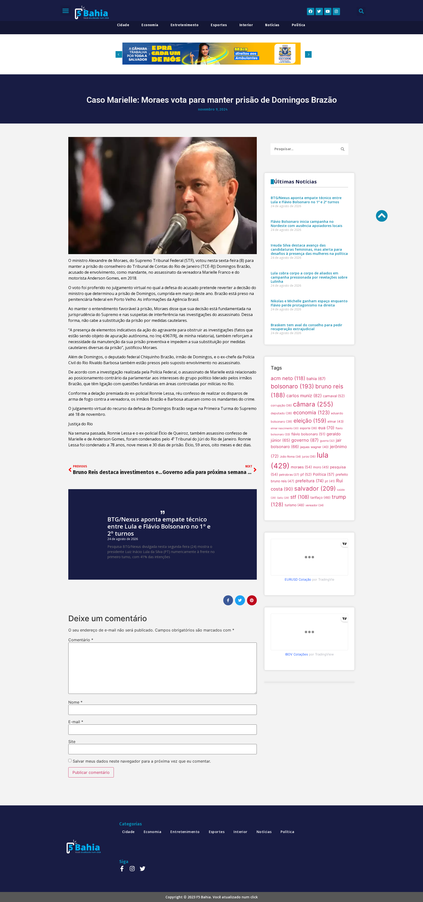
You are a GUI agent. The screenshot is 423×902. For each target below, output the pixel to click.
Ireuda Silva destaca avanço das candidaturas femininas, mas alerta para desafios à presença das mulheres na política (309, 249)
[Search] (342, 149)
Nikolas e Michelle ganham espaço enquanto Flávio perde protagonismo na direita (309, 303)
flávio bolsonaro (308, 434)
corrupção (281, 405)
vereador (315, 505)
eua (326, 427)
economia (149, 25)
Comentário (80, 640)
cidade (123, 25)
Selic (283, 497)
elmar (336, 421)
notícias (272, 25)
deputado (281, 413)
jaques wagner (314, 447)
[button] (65, 10)
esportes (219, 25)
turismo (294, 505)
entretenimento (185, 25)
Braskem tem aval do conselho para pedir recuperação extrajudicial (306, 327)
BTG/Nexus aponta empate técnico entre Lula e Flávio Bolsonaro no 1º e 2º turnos (159, 526)
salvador (315, 488)
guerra (327, 440)
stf (299, 497)
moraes (301, 467)
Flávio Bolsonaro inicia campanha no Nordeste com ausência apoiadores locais (306, 223)
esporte (308, 428)
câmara (313, 404)
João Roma (290, 456)
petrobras (289, 474)
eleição (310, 420)
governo (305, 440)
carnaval (334, 396)
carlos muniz (304, 395)
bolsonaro (292, 386)
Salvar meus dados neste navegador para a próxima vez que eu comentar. (142, 761)
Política (323, 474)
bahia (316, 378)
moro (321, 467)
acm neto (288, 378)
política (298, 25)
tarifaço (320, 497)
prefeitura (309, 480)
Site (71, 742)
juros (309, 456)
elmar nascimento (285, 428)
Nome (75, 702)
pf (306, 474)
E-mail (75, 722)
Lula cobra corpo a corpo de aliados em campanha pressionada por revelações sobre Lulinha (309, 277)
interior (246, 25)
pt (330, 481)
